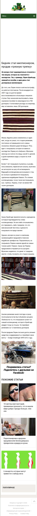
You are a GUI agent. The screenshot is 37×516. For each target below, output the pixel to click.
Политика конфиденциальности (18, 505)
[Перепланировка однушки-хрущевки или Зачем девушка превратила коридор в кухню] (18, 427)
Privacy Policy (13, 513)
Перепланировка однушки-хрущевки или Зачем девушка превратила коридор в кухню (16, 440)
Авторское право (18, 508)
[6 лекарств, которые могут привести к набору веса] (18, 460)
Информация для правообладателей (18, 511)
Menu (4, 16)
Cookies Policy (24, 513)
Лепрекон (13, 503)
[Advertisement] (18, 41)
